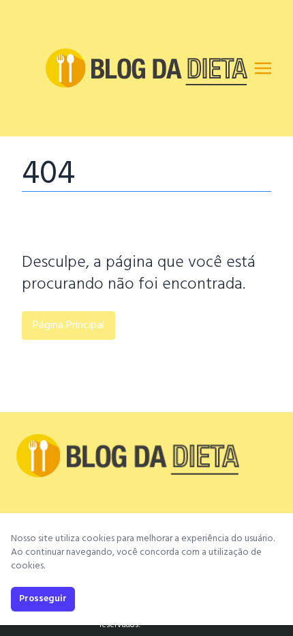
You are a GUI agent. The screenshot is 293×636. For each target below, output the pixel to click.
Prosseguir (43, 599)
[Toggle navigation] (263, 68)
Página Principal (68, 325)
